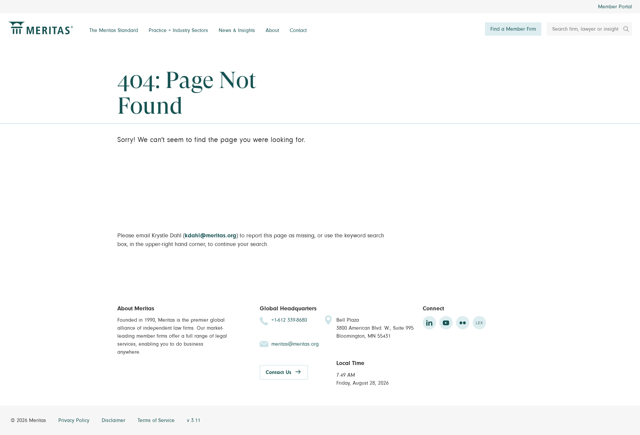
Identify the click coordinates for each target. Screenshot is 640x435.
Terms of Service (157, 420)
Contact (298, 30)
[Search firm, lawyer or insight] (623, 29)
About (272, 30)
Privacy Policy (74, 420)
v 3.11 (193, 420)
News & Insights (237, 30)
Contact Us (278, 372)
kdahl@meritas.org (210, 236)
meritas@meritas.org (295, 344)
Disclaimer (114, 420)
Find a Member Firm (513, 29)
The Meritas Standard (113, 30)
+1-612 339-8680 (289, 320)
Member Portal (615, 6)
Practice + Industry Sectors (178, 30)
